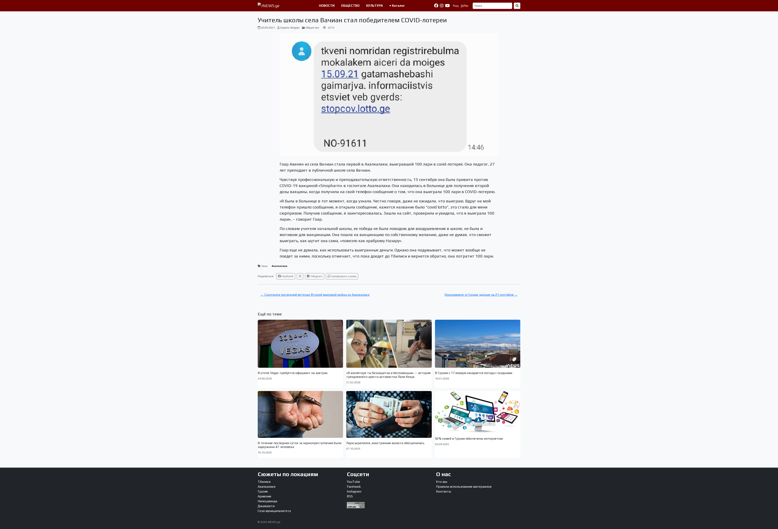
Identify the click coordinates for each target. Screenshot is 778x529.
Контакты (443, 491)
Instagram (354, 491)
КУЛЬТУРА (374, 5)
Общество (312, 27)
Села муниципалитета (274, 511)
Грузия (263, 491)
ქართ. (465, 5)
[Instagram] (442, 6)
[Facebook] (436, 6)
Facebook (287, 276)
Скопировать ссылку (343, 276)
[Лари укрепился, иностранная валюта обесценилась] (389, 414)
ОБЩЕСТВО (350, 5)
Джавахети (266, 506)
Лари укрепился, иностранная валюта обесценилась (385, 443)
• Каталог (397, 5)
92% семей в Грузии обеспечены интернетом (469, 438)
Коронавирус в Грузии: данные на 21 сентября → (481, 295)
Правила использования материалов (464, 486)
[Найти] (517, 6)
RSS (350, 496)
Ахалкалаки (279, 266)
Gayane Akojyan (290, 27)
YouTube (353, 482)
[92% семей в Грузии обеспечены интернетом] (477, 412)
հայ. (456, 5)
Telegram (316, 276)
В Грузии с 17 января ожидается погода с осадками (473, 373)
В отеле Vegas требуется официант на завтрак (293, 373)
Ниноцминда (267, 501)
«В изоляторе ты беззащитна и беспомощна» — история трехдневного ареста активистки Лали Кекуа (388, 375)
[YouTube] (447, 6)
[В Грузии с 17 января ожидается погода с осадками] (477, 344)
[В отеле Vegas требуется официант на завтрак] (300, 344)
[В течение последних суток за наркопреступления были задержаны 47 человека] (300, 414)
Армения (264, 496)
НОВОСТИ (326, 5)
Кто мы (441, 482)
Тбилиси (264, 482)
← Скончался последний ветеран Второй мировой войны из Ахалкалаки (314, 295)
